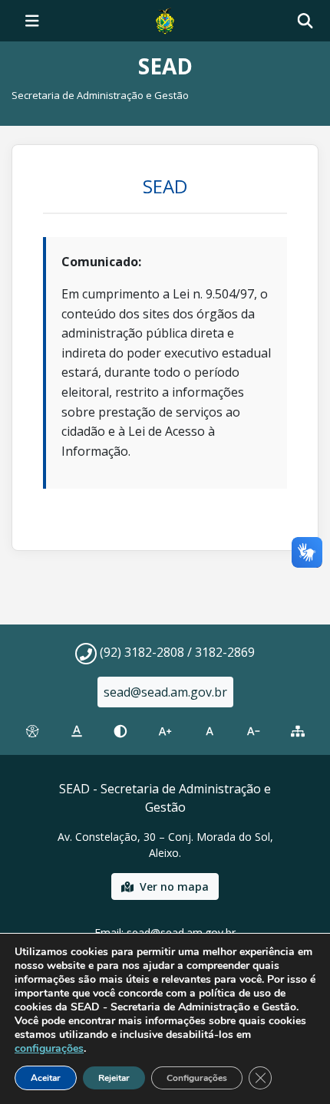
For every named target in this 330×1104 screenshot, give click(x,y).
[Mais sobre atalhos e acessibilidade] (32, 731)
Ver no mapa (174, 886)
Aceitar (46, 1078)
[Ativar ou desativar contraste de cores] (120, 731)
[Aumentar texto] (165, 731)
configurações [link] (49, 1048)
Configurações (197, 1078)
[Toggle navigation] (32, 20)
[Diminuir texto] (254, 731)
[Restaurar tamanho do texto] (209, 731)
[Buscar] (305, 21)
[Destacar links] (76, 731)
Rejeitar (114, 1078)
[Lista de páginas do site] (297, 731)
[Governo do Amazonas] (165, 19)
